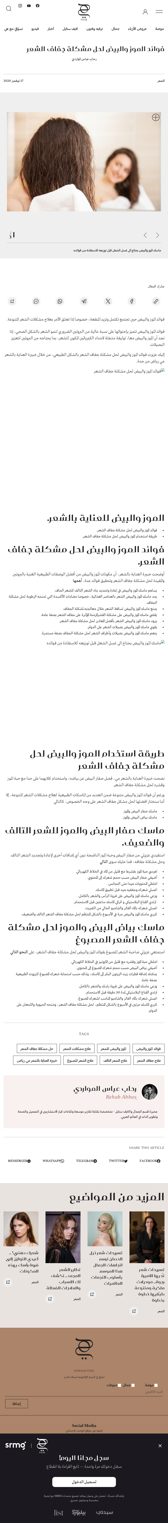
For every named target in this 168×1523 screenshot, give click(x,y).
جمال (115, 28)
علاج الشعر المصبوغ (80, 1060)
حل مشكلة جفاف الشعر (37, 1048)
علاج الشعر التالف (115, 1060)
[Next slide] (145, 235)
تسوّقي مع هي (13, 28)
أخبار (51, 28)
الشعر (161, 80)
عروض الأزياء (137, 28)
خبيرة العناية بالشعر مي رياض (37, 1060)
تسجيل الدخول (84, 1482)
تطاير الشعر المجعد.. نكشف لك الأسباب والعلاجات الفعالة (63, 1278)
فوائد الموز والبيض (148, 1048)
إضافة (16, 1403)
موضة (159, 28)
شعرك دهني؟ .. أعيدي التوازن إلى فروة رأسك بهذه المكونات (22, 1262)
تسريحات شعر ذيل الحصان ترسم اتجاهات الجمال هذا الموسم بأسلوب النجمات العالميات (105, 1268)
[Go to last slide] (157, 235)
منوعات (112, 1385)
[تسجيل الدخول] (145, 12)
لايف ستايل (70, 28)
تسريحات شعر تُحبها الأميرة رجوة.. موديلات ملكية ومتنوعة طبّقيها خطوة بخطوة (149, 1285)
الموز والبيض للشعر (113, 1048)
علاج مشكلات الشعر (77, 1048)
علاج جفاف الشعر (149, 1060)
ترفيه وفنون (94, 28)
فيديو (35, 28)
